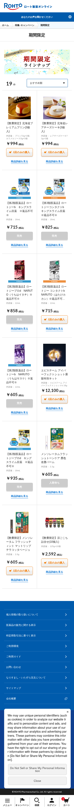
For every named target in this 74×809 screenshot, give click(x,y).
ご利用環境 (12, 646)
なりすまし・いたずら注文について (26, 677)
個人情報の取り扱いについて (22, 614)
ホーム (5, 25)
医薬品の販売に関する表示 (21, 625)
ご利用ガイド (13, 656)
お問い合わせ (13, 667)
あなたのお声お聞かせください (37, 17)
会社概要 (11, 698)
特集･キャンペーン (24, 25)
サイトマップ (13, 688)
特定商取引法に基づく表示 (21, 635)
